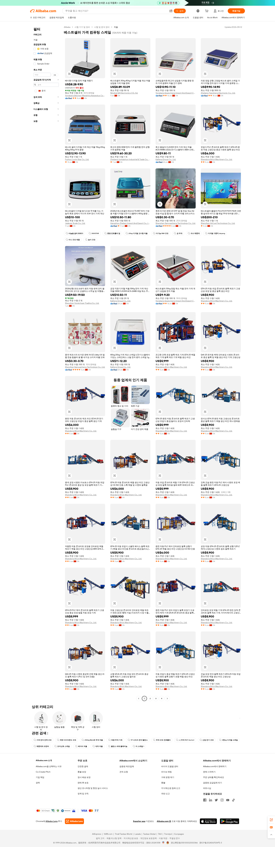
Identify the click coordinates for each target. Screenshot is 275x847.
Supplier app (139, 821)
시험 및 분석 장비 (102, 27)
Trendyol (168, 834)
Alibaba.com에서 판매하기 (214, 766)
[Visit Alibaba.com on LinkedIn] (210, 800)
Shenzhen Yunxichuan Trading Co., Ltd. (82, 303)
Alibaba (67, 27)
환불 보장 (82, 772)
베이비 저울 (82, 746)
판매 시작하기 (209, 772)
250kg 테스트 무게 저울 (94, 740)
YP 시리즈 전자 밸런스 (139, 740)
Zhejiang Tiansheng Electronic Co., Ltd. (218, 93)
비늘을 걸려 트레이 (76, 233)
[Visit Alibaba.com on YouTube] (227, 800)
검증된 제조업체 (126, 766)
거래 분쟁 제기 (167, 777)
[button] (171, 11)
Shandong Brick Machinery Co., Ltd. (216, 159)
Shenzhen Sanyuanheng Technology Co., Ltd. (176, 223)
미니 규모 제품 (74, 240)
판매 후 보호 (83, 783)
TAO (160, 834)
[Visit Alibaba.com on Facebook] (205, 800)
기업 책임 (40, 777)
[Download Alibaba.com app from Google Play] (229, 821)
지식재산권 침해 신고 (170, 788)
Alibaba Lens (52, 821)
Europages (179, 834)
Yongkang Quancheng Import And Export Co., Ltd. (176, 93)
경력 (38, 783)
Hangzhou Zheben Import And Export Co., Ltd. (130, 223)
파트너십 (207, 788)
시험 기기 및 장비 (82, 27)
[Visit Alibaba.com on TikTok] (233, 800)
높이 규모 (91, 240)
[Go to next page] (167, 698)
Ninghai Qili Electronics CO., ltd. (124, 93)
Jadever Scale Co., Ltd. (75, 223)
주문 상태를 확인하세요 (213, 777)
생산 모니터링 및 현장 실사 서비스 (93, 788)
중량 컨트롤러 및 (113, 233)
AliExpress (96, 834)
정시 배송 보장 (84, 777)
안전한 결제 (83, 766)
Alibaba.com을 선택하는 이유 (49, 766)
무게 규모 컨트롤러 (163, 740)
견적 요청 (123, 772)
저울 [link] (116, 27)
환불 (163, 783)
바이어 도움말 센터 (169, 766)
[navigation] (46, 363)
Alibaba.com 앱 (164, 821)
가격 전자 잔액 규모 (44, 740)
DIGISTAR (95, 233)
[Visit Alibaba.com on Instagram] (222, 800)
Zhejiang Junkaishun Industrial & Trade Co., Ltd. (130, 159)
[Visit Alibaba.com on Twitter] (216, 800)
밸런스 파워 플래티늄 (119, 746)
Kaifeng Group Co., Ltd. (166, 159)
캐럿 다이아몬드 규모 (68, 740)
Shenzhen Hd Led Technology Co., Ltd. (218, 223)
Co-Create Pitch (43, 772)
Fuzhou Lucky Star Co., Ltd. (77, 159)
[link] (271, 820)
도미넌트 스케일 (63, 746)
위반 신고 (165, 793)
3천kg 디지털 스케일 (230, 740)
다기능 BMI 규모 (162, 233)
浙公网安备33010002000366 (184, 843)
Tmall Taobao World (123, 834)
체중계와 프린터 (43, 746)
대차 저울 (99, 746)
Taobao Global (149, 834)
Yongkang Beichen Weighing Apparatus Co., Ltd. (85, 95)
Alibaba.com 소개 (44, 760)
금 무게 (179, 233)
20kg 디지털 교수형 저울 (138, 233)
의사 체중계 (195, 233)
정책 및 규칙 (83, 793)
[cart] (207, 11)
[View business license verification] (163, 842)
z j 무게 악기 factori (186, 740)
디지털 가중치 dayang (216, 233)
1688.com (108, 834)
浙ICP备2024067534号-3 (210, 843)
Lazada (137, 834)
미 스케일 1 (140, 746)
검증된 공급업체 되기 (212, 783)
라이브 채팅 (166, 772)
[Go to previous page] (138, 698)
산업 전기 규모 (208, 740)
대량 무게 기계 (116, 740)
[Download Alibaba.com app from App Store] (208, 821)
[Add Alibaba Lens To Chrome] (74, 821)
